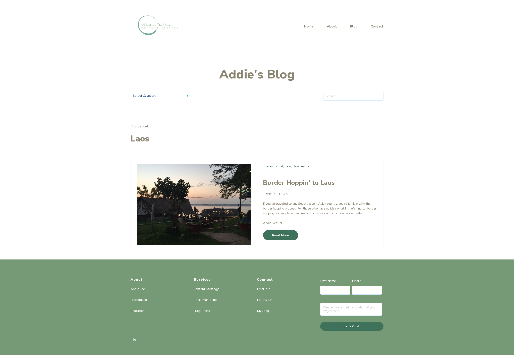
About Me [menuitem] (138, 289)
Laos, (288, 166)
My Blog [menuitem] (263, 311)
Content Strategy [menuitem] (206, 289)
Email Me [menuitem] (263, 289)
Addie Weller (272, 223)
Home (309, 26)
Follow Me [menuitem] (264, 300)
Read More (280, 235)
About (332, 26)
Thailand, (269, 166)
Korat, (280, 166)
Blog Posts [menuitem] (202, 311)
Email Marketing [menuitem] (205, 300)
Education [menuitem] (137, 311)
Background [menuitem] (139, 300)
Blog (354, 26)
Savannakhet (302, 166)
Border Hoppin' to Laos (299, 182)
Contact (377, 26)
